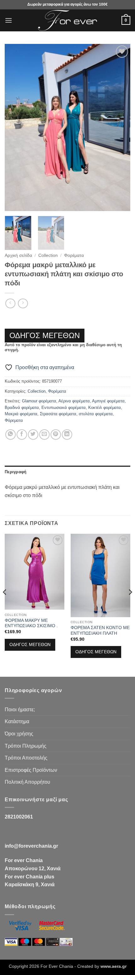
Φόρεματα (14, 420)
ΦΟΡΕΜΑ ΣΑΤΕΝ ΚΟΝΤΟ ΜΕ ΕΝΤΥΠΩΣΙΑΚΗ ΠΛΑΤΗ (100, 630)
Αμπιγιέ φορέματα (108, 401)
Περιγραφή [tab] (15, 471)
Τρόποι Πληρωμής (25, 746)
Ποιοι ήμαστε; (20, 709)
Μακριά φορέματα (21, 413)
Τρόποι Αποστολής (26, 757)
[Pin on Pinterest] (56, 434)
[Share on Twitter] (33, 434)
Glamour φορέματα (39, 401)
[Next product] (10, 303)
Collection (48, 255)
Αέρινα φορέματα (74, 401)
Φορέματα (74, 255)
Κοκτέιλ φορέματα (104, 407)
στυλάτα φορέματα (96, 413)
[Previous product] (23, 303)
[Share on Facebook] (22, 434)
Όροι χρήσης (19, 733)
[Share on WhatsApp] (10, 434)
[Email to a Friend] (44, 434)
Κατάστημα (17, 721)
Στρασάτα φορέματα (58, 413)
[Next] (120, 127)
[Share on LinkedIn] (67, 434)
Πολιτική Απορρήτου (27, 782)
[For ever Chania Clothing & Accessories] (67, 20)
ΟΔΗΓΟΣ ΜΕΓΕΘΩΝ (44, 335)
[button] (8, 20)
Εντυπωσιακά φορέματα (63, 407)
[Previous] (15, 127)
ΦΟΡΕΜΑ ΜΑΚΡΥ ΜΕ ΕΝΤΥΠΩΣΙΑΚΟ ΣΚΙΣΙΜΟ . (31, 623)
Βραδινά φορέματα (22, 407)
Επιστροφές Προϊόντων (31, 770)
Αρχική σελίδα (18, 255)
